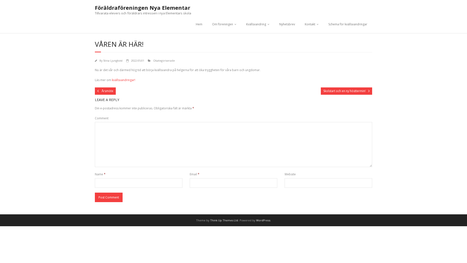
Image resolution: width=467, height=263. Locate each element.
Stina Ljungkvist (113, 60)
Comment (101, 118)
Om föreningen (222, 24)
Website (290, 174)
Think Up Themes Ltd (224, 220)
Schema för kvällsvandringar (347, 24)
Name (100, 174)
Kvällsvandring (256, 24)
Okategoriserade (164, 60)
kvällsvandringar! (123, 80)
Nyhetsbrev (287, 24)
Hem (199, 24)
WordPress (263, 220)
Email (194, 174)
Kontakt (310, 24)
